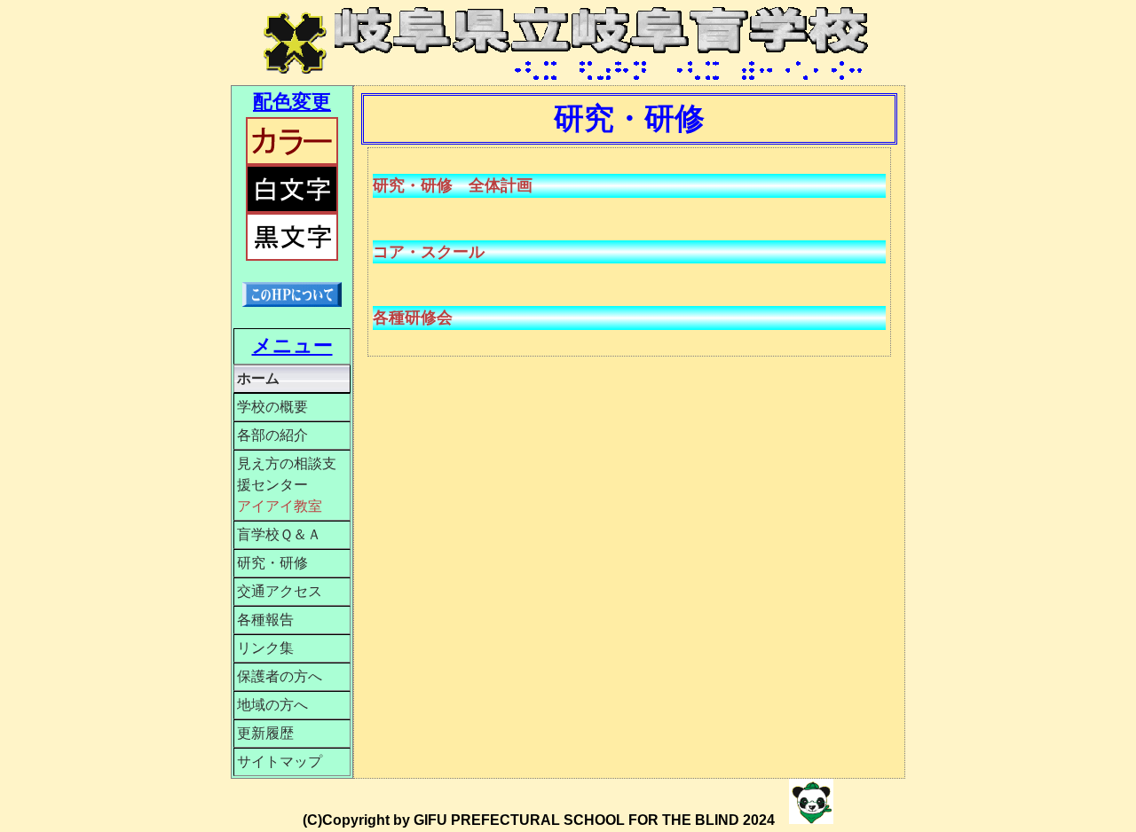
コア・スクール (429, 252)
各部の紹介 (272, 435)
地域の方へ (272, 704)
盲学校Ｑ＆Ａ (279, 534)
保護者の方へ (279, 676)
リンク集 (265, 647)
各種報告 (265, 619)
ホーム (258, 378)
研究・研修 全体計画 (452, 185)
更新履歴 (265, 733)
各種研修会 (413, 317)
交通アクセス (279, 591)
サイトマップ (279, 761)
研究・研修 (272, 562)
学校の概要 (272, 406)
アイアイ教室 (279, 506)
